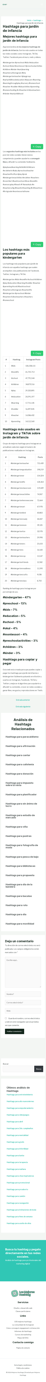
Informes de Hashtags (23, 1331)
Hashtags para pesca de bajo (22, 856)
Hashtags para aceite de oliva (19, 1223)
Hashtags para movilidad (20, 923)
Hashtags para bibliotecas (20, 865)
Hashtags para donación (19, 773)
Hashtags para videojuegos (18, 1115)
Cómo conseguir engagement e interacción (23, 1328)
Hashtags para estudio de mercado (20, 816)
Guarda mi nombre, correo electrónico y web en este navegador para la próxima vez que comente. (22, 1021)
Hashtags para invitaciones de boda (21, 1210)
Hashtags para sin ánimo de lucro (21, 804)
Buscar (6, 1064)
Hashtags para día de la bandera (19, 885)
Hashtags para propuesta (20, 875)
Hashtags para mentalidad (17, 1135)
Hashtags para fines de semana (19, 1216)
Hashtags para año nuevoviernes (20, 1101)
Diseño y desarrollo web (23, 1308)
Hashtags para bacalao (19, 896)
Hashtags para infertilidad (17, 1149)
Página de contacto (23, 1348)
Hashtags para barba (15, 1155)
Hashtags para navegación (18, 1203)
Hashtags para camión (16, 1196)
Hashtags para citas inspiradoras (20, 1176)
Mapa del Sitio (23, 1338)
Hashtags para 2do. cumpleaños (20, 1128)
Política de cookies (23, 1368)
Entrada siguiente (23, 706)
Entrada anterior (23, 700)
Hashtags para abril (15, 1122)
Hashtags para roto (16, 905)
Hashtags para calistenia (20, 764)
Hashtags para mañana (16, 1169)
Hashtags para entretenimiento (20, 1094)
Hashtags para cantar (18, 755)
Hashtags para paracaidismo (22, 736)
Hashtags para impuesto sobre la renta (19, 784)
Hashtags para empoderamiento (20, 1108)
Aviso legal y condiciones (23, 1365)
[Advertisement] (23, 120)
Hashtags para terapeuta (17, 1162)
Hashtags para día (16, 914)
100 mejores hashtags (23, 1321)
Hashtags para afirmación (20, 746)
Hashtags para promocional (18, 1183)
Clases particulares (23, 1311)
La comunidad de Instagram (23, 1325)
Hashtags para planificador (21, 794)
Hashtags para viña (17, 826)
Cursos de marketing (23, 1334)
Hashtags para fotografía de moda (22, 846)
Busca (38, 1069)
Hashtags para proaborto (17, 1189)
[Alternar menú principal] (41, 4)
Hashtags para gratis (15, 1142)
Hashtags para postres (18, 836)
